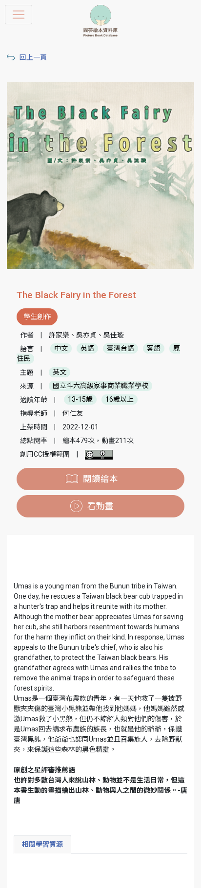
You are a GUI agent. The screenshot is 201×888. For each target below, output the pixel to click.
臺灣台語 (120, 349)
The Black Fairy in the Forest (76, 295)
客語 (154, 349)
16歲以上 (119, 400)
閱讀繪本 (100, 479)
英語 (87, 349)
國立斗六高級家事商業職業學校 (100, 386)
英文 (59, 372)
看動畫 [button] (100, 506)
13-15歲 (80, 400)
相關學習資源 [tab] (42, 844)
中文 (61, 349)
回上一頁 (33, 57)
